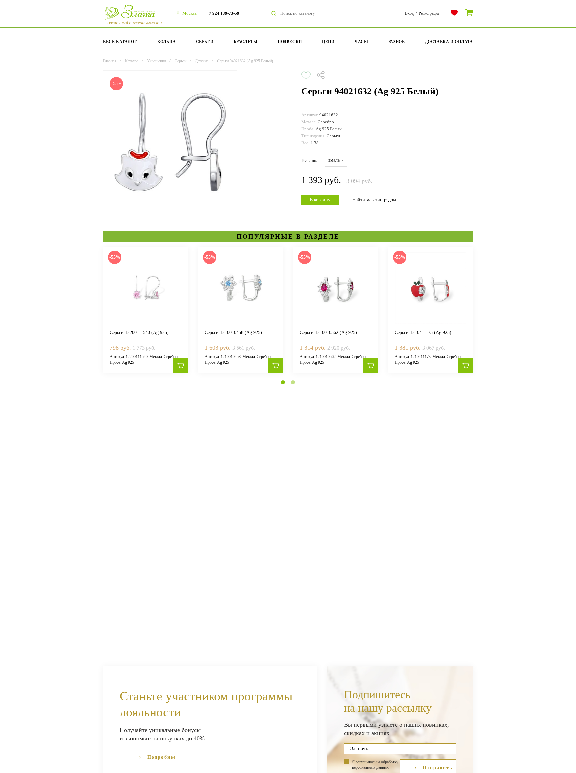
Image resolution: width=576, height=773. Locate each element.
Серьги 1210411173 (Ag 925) (423, 332)
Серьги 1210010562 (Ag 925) (328, 332)
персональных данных (370, 767)
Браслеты (246, 41)
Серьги (205, 41)
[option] (170, 142)
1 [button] (283, 382)
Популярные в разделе (288, 236)
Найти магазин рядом (374, 199)
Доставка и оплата (449, 41)
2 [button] (293, 382)
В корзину (320, 199)
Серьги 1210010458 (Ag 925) (233, 332)
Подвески (290, 41)
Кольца (166, 41)
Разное (396, 41)
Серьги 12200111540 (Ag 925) (139, 332)
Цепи (328, 41)
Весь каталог (120, 41)
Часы (361, 41)
